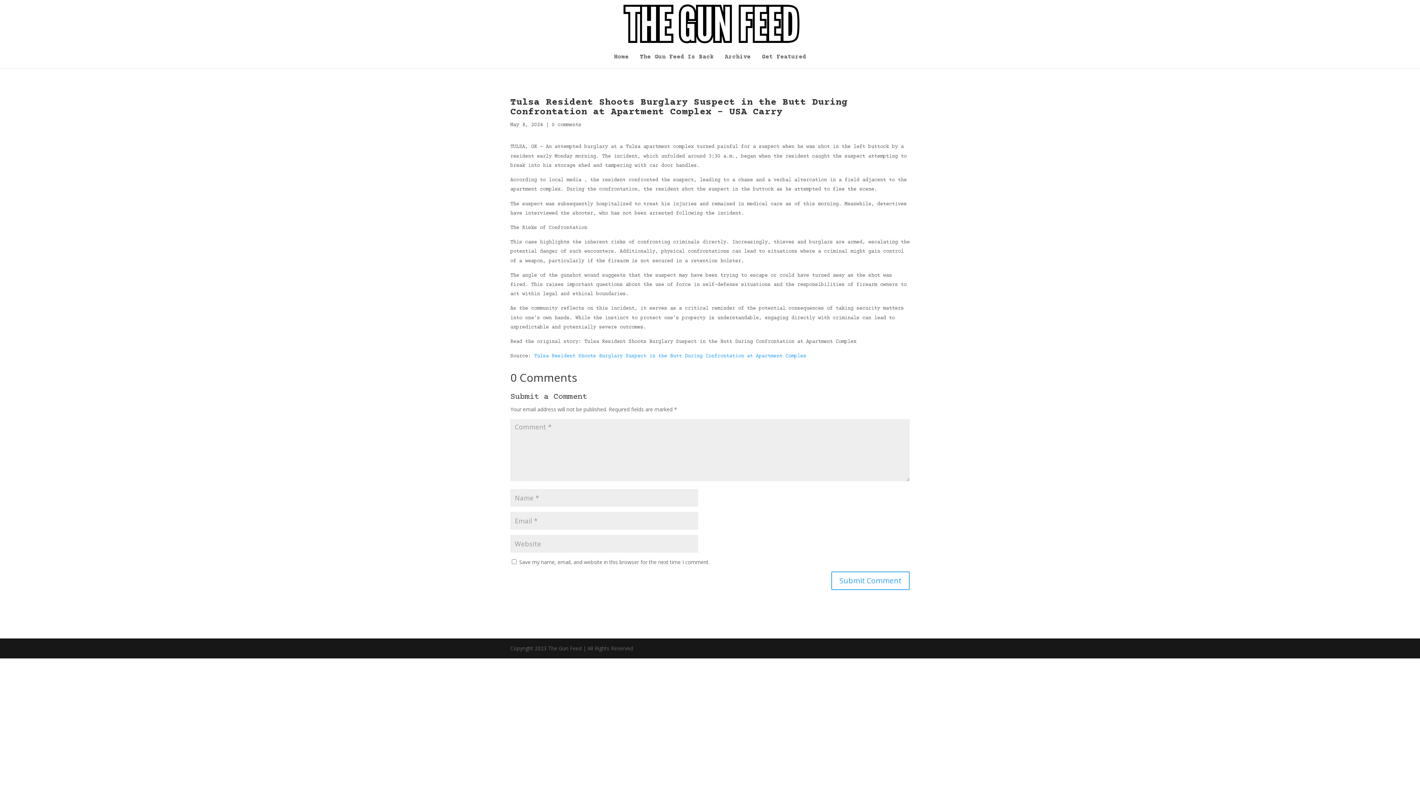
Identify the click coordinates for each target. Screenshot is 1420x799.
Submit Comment (870, 581)
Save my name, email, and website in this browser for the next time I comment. (614, 562)
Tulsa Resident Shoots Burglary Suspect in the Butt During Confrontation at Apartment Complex (670, 356)
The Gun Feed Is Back (677, 57)
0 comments (566, 125)
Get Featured (784, 57)
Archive (738, 57)
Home (621, 57)
